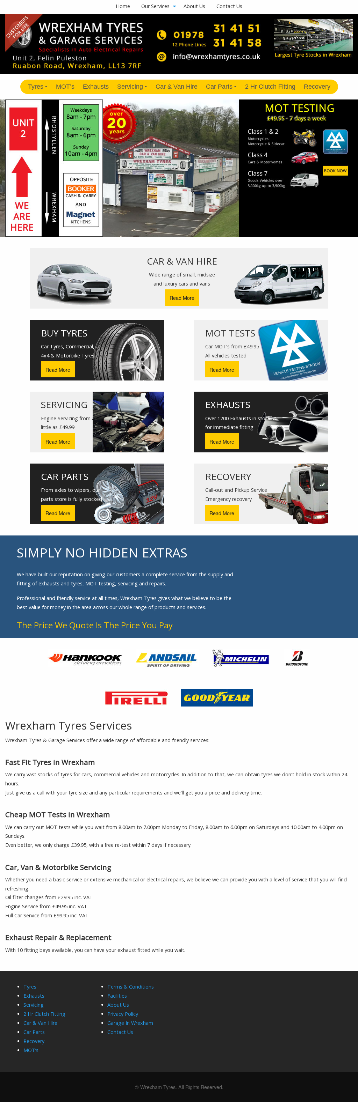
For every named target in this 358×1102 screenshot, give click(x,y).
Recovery (317, 86)
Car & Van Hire (177, 86)
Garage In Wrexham (130, 1023)
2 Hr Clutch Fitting (270, 86)
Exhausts (96, 86)
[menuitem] (123, 6)
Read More (182, 297)
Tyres (39, 88)
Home (123, 6)
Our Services (155, 6)
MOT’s (65, 86)
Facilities (117, 995)
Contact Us (229, 6)
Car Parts (222, 88)
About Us (194, 6)
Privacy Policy (122, 1014)
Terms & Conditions (130, 986)
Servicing (133, 88)
